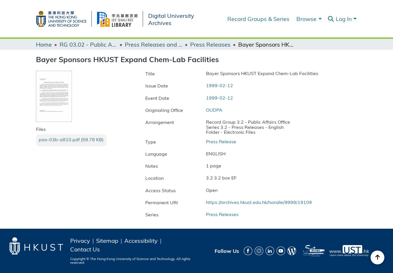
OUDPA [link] (214, 110)
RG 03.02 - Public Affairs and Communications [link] (88, 44)
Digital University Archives (171, 19)
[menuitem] (308, 18)
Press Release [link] (221, 141)
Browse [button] (306, 19)
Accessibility (141, 240)
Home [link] (44, 44)
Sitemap (107, 240)
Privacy (80, 240)
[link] (71, 139)
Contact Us (85, 249)
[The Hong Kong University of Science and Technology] (63, 18)
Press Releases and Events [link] (153, 44)
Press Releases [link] (210, 44)
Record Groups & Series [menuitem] (258, 19)
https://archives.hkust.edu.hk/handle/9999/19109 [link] (259, 202)
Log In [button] (344, 18)
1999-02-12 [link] (219, 85)
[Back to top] (377, 257)
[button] (330, 19)
